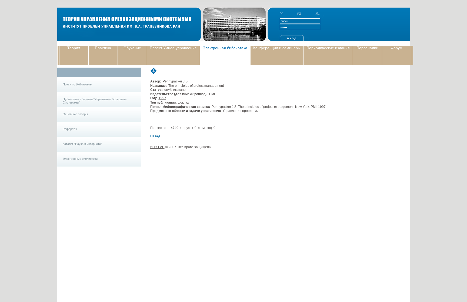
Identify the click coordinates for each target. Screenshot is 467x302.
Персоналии (367, 48)
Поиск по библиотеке (77, 84)
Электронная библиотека (225, 48)
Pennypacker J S (175, 81)
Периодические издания (328, 48)
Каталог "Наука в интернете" (82, 143)
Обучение (132, 48)
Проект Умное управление (173, 48)
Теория (73, 48)
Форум (396, 48)
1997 (162, 98)
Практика (103, 48)
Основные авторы (75, 114)
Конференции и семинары (277, 48)
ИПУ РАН (157, 147)
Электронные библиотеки (80, 158)
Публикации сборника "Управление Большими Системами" (94, 101)
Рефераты (70, 129)
